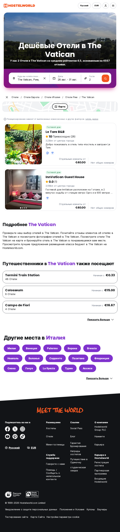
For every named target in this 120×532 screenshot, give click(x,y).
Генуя (29, 368)
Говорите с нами (55, 464)
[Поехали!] (105, 78)
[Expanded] (7, 97)
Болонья (34, 358)
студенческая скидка (78, 469)
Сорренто (55, 358)
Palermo (52, 348)
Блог (72, 436)
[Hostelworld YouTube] (7, 436)
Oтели (49, 436)
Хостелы (51, 428)
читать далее (91, 119)
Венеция (31, 348)
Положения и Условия (72, 509)
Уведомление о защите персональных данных (31, 509)
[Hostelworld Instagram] (22, 428)
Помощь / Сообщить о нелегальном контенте (53, 475)
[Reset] (44, 78)
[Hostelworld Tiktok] (22, 436)
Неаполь (13, 358)
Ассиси (87, 368)
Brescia (92, 348)
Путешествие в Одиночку (79, 461)
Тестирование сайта (16, 517)
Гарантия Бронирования (78, 444)
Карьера (99, 444)
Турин (69, 368)
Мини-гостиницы (55, 444)
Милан (12, 348)
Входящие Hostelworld (101, 480)
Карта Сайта (38, 517)
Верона (72, 348)
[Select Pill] (105, 6)
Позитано (78, 358)
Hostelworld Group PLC (101, 428)
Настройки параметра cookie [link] (63, 517)
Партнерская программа (102, 472)
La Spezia (49, 368)
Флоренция (101, 358)
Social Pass (76, 428)
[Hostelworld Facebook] (7, 428)
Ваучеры (102, 509)
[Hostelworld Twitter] (15, 428)
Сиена (11, 368)
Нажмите (100, 436)
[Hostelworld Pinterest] (15, 436)
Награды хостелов (75, 453)
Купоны (91, 509)
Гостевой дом (53, 127)
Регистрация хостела (102, 464)
